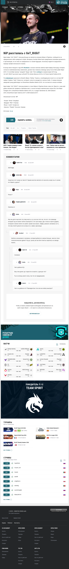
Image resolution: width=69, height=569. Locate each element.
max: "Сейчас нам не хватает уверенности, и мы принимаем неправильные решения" (56, 146)
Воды (52, 537)
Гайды (19, 537)
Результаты (62, 344)
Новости (13, 7)
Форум (52, 531)
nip (18, 128)
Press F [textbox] (10, 194)
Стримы (20, 7)
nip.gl (11, 111)
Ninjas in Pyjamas (32, 128)
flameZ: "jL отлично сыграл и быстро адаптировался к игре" (34, 146)
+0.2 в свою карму (46, 120)
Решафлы (23, 128)
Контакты (17, 523)
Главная (5, 7)
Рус (64, 460)
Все (57, 344)
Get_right (12, 128)
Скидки (4, 543)
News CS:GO (5, 518)
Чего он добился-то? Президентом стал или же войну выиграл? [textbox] (33, 288)
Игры (19, 540)
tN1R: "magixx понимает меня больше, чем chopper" (12, 146)
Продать (4, 534)
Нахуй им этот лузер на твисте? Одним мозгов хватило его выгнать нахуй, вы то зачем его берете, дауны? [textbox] (34, 181)
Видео (52, 534)
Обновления (21, 531)
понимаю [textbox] (17, 255)
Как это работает (6, 537)
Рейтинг (10, 523)
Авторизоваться (34, 313)
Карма (4, 523)
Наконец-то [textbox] (11, 207)
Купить (4, 531)
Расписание (54, 540)
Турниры (28, 7)
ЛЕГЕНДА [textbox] (11, 167)
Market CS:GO (17, 518)
